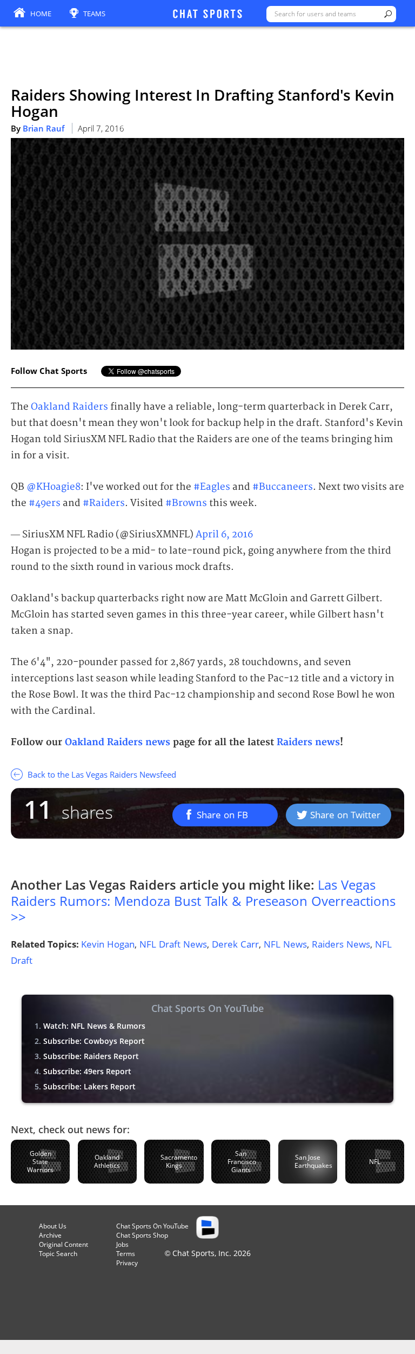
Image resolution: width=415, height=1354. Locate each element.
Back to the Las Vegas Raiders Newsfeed (100, 774)
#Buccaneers (282, 486)
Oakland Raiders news (117, 742)
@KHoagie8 (53, 486)
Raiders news (308, 742)
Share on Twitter (345, 815)
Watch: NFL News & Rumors (94, 1026)
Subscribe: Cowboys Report (94, 1041)
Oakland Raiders (69, 406)
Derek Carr (235, 944)
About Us (52, 1226)
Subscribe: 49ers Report (87, 1071)
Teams (94, 13)
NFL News (285, 944)
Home (40, 13)
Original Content (63, 1244)
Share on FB (222, 815)
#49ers (45, 503)
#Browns (186, 503)
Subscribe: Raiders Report (91, 1056)
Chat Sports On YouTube (152, 1226)
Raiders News (341, 944)
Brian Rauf (43, 128)
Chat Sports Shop (142, 1235)
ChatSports (207, 14)
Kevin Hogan (108, 944)
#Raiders (104, 503)
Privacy (127, 1262)
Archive (50, 1235)
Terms (125, 1253)
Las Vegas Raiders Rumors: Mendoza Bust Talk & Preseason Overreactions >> (203, 901)
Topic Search (58, 1253)
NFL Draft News (173, 944)
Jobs (122, 1244)
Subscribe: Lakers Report (89, 1086)
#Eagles (211, 486)
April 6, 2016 (224, 534)
